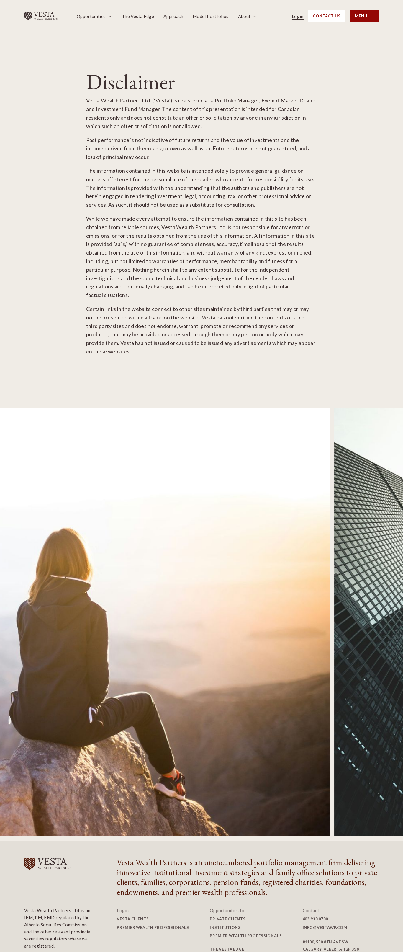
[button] (94, 16)
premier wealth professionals (246, 935)
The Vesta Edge (138, 16)
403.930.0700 (315, 919)
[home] (41, 16)
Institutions (225, 927)
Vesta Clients (133, 919)
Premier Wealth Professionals (153, 927)
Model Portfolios (211, 16)
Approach (173, 16)
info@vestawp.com (325, 927)
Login (298, 16)
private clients (228, 919)
